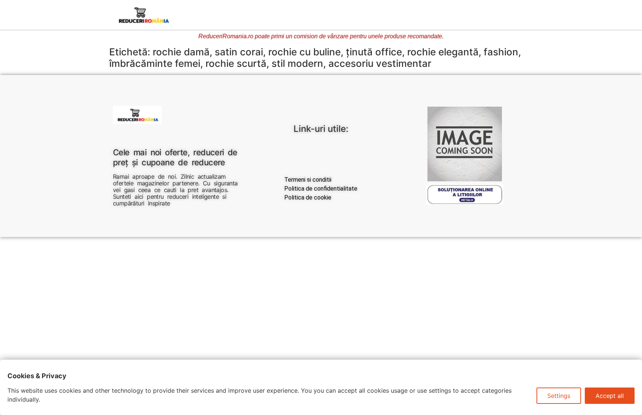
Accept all (610, 395)
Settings (558, 395)
